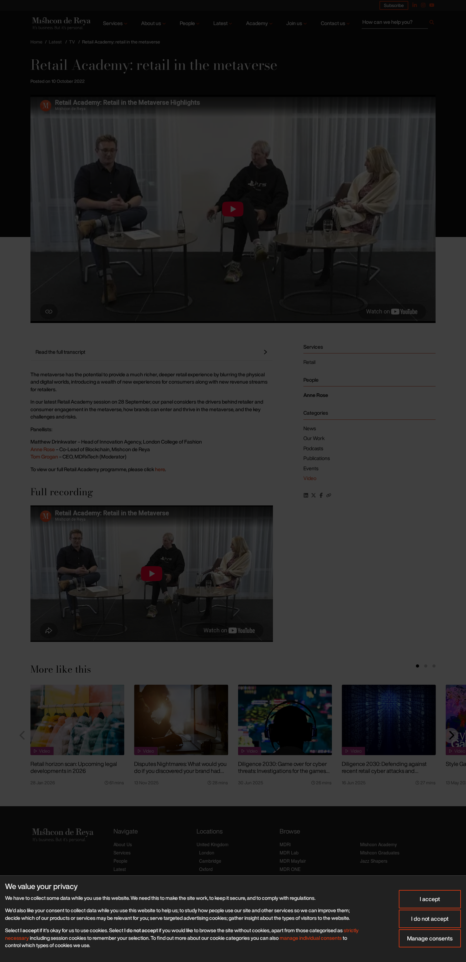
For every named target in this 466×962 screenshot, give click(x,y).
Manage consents (430, 938)
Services (113, 23)
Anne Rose (42, 449)
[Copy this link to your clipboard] (328, 495)
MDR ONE (290, 869)
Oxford (206, 869)
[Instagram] (423, 5)
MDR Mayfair (293, 861)
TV (72, 41)
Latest (220, 23)
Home (36, 41)
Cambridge (210, 861)
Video (309, 478)
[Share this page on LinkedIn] (305, 495)
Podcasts (313, 448)
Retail (309, 362)
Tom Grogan (44, 456)
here (160, 469)
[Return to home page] (60, 24)
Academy (257, 23)
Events (310, 468)
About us (151, 23)
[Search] (432, 23)
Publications (316, 458)
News (309, 428)
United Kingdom (213, 844)
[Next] (450, 735)
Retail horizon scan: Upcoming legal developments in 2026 (73, 767)
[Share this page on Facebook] (321, 495)
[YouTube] (432, 5)
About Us (122, 844)
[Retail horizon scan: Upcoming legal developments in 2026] (77, 720)
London (206, 852)
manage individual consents (311, 938)
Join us (294, 23)
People (187, 23)
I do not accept (430, 918)
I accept (430, 899)
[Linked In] (414, 5)
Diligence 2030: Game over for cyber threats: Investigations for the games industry (282, 771)
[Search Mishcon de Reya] (399, 23)
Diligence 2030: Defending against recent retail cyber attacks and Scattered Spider (384, 771)
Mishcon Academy (378, 844)
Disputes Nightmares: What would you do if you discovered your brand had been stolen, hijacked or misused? (180, 771)
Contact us (333, 23)
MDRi (285, 844)
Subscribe (394, 5)
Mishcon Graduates (379, 852)
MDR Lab (289, 852)
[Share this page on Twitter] (313, 495)
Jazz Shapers (373, 861)
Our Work (314, 438)
